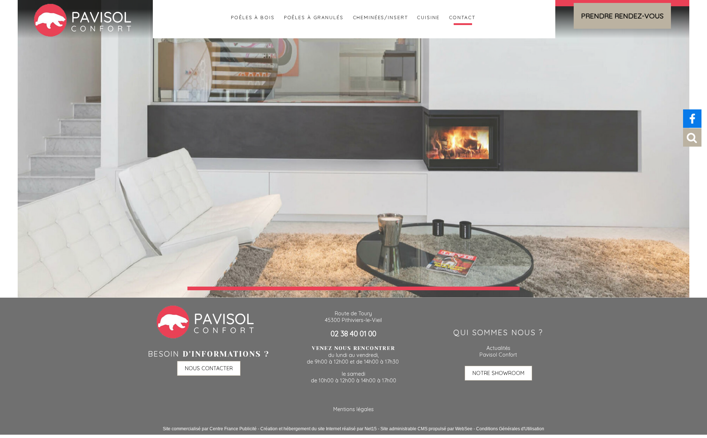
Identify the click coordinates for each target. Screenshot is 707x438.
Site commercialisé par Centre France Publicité (210, 429)
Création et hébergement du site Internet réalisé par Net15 (318, 429)
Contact (462, 16)
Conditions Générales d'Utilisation (510, 429)
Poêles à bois (252, 16)
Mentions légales (353, 409)
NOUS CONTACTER (209, 368)
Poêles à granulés (314, 16)
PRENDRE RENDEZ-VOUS (622, 15)
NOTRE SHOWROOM (498, 373)
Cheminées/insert (380, 16)
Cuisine (428, 16)
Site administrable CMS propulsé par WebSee (426, 429)
